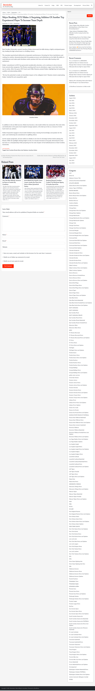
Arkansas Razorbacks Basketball (77, 180)
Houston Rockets (73, 387)
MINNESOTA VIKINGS (75, 484)
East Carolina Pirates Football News (78, 323)
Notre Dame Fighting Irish (75, 561)
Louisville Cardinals (74, 456)
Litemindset (16, 23)
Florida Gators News (74, 355)
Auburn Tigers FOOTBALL (75, 188)
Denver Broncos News (75, 278)
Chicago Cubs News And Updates (77, 228)
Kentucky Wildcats (74, 427)
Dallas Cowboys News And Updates (78, 268)
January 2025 (72, 145)
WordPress (36, 688)
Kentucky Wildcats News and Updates (79, 436)
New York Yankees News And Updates (79, 554)
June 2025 (71, 133)
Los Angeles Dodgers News (76, 454)
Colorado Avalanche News (75, 253)
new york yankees (74, 551)
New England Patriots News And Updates (79, 514)
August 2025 (72, 128)
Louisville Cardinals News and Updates (79, 466)
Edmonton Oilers (73, 325)
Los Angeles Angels (74, 444)
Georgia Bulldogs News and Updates (78, 372)
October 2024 (72, 153)
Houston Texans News (75, 395)
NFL (62, 5)
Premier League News (74, 604)
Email (4, 241)
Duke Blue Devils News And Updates (78, 305)
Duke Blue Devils (73, 298)
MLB (57, 5)
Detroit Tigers (72, 290)
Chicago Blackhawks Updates (76, 220)
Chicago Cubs (72, 223)
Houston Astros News (74, 382)
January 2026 (72, 115)
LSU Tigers (72, 469)
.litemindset (7, 5)
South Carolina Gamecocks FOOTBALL (79, 621)
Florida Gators (72, 352)
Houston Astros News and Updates (78, 385)
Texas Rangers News (74, 652)
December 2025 (73, 118)
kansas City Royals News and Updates (78, 412)
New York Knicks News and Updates (78, 536)
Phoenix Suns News (74, 591)
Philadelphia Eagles (74, 584)
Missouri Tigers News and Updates (78, 499)
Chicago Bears (72, 208)
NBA (70, 504)
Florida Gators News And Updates (77, 357)
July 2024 (71, 160)
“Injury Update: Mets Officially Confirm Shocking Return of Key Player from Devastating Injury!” (79, 27)
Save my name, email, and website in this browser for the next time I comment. (28, 253)
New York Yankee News (75, 549)
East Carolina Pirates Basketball (77, 320)
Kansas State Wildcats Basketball (77, 417)
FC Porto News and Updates (76, 345)
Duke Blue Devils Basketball (76, 300)
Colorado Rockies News (75, 260)
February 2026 (73, 113)
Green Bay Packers (74, 377)
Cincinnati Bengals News (75, 233)
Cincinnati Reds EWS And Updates (78, 240)
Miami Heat (72, 479)
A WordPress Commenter (75, 86)
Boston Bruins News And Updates (77, 195)
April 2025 (72, 138)
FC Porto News (73, 342)
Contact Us (47, 5)
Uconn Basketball (73, 662)
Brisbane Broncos (73, 200)
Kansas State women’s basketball (77, 425)
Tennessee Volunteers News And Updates (79, 647)
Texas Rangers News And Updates (77, 654)
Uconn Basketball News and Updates (78, 664)
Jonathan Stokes (33, 150)
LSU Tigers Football (74, 471)
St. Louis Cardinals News (75, 634)
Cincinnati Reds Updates (75, 248)
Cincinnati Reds (73, 238)
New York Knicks (73, 531)
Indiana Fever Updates (74, 405)
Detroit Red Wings (74, 283)
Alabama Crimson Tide (75, 178)
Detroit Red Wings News (75, 285)
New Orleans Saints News (75, 519)
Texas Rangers (72, 649)
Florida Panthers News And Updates (78, 365)
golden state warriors (74, 375)
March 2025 (72, 140)
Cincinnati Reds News (74, 243)
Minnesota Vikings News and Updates (78, 489)
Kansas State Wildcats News (76, 420)
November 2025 (73, 120)
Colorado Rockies (73, 258)
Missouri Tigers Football (75, 496)
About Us (40, 5)
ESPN (70, 330)
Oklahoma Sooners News (75, 571)
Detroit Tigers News (74, 293)
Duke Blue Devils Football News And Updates (80, 303)
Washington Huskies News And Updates (79, 674)
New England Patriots (74, 511)
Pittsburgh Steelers (74, 596)
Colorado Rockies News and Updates (78, 263)
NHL (70, 559)
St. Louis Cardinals (73, 632)
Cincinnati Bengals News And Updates (78, 235)
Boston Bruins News (74, 193)
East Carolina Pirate (74, 313)
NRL (70, 566)
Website (4, 247)
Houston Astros (73, 380)
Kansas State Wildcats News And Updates (79, 422)
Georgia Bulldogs (73, 367)
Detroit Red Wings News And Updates (79, 288)
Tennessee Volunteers (74, 644)
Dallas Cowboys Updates (75, 270)
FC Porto (71, 340)
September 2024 (73, 155)
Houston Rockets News (75, 390)
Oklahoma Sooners (74, 569)
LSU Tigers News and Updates (76, 476)
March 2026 (72, 110)
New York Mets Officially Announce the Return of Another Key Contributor (11, 182)
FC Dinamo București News (76, 335)
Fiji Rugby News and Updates (76, 350)
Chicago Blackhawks (74, 215)
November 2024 (73, 150)
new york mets (73, 539)
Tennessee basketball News (76, 642)
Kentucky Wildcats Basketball (76, 430)
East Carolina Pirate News (75, 318)
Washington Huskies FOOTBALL (77, 672)
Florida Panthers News (75, 362)
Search (69, 11)
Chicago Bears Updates (75, 213)
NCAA (70, 506)
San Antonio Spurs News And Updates (79, 614)
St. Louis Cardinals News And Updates (78, 637)
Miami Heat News (73, 481)
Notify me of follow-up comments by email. (17, 257)
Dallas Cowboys (73, 265)
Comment (5, 216)
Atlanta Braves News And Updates (78, 185)
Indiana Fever (72, 400)
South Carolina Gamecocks (76, 616)
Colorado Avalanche (74, 250)
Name (4, 235)
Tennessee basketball (74, 639)
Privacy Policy (86, 5)
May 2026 (71, 105)
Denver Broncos (73, 273)
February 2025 (73, 143)
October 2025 (72, 123)
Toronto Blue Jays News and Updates (78, 659)
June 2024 (71, 163)
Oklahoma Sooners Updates (76, 576)
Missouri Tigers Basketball (75, 494)
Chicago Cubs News (74, 225)
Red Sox (71, 606)
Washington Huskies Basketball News (78, 669)
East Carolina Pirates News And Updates (17, 150)
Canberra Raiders (73, 203)
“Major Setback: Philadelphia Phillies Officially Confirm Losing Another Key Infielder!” (79, 33)
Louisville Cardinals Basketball (76, 459)
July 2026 (71, 100)
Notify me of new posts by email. (14, 261)
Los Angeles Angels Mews (75, 446)
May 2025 (71, 135)
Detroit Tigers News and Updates (77, 295)
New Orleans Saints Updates (76, 524)
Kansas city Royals (74, 410)
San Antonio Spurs (74, 609)
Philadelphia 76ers (73, 581)
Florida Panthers (73, 360)
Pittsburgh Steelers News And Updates (79, 599)
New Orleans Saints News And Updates (79, 521)
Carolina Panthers (73, 205)
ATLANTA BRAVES (74, 183)
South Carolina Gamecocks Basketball (78, 618)
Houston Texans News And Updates (78, 397)
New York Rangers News (75, 546)
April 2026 (72, 108)
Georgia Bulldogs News (75, 370)
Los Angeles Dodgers (74, 451)
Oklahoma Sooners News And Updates (79, 574)
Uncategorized (77, 5)
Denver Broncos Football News (77, 275)
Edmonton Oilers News (75, 327)
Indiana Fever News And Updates (77, 402)
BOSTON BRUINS (73, 190)
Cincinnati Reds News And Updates (78, 245)
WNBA (71, 679)
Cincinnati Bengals (73, 230)
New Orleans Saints (74, 516)
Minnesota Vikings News (75, 486)
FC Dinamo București (74, 332)
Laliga (53, 5)
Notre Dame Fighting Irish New (77, 564)
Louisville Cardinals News (75, 464)
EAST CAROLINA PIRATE (75, 315)
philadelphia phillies (74, 586)
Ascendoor (25, 688)
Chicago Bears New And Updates (77, 210)
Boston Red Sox (73, 198)
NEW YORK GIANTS (74, 526)
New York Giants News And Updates (78, 529)
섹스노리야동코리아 (74, 60)
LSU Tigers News (73, 474)
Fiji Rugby (71, 347)
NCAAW (71, 509)
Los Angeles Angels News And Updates (79, 449)
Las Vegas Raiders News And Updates (78, 439)
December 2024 (73, 148)
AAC (70, 173)
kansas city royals (73, 407)
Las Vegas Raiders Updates (75, 441)
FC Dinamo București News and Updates (79, 337)
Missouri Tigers (73, 491)
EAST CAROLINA (73, 308)
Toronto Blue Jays (73, 657)
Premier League (68, 5)
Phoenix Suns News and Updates (77, 594)
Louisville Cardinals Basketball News (78, 461)
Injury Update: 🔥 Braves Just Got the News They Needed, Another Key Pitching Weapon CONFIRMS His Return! (80, 48)
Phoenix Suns (72, 589)
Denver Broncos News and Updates (78, 280)
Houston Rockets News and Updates (78, 392)
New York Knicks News (75, 534)
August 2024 (72, 158)
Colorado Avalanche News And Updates (79, 255)
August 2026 (72, 98)
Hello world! (87, 86)
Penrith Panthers (73, 579)
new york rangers (73, 544)
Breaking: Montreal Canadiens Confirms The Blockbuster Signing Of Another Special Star (55, 182)
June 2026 (71, 103)
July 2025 (71, 130)
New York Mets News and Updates (78, 541)
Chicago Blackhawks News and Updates (79, 218)
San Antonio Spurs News (75, 611)
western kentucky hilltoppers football (78, 677)
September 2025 (73, 125)
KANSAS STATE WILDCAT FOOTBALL (79, 415)
